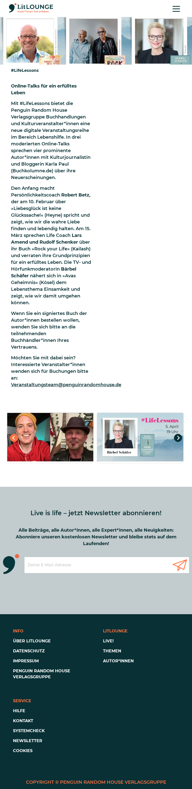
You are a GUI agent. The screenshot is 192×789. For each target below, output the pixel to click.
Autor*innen (118, 661)
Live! (108, 641)
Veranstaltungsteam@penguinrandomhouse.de (66, 385)
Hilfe (19, 710)
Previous (14, 438)
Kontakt (23, 720)
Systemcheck (29, 730)
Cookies (22, 750)
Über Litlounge (32, 641)
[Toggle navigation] (176, 8)
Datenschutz (29, 651)
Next (178, 438)
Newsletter (27, 740)
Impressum (26, 661)
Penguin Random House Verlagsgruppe (41, 674)
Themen (112, 651)
